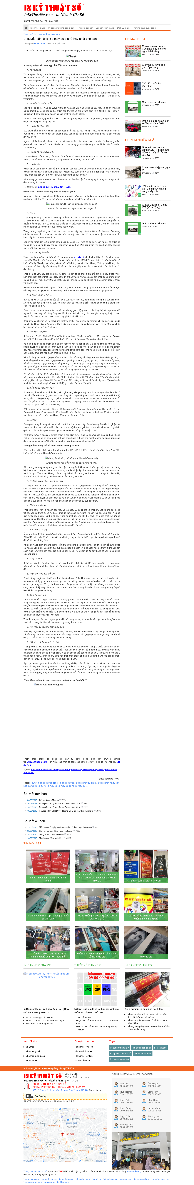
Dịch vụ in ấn (123, 28)
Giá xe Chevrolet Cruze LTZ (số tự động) (154, 206)
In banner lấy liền (84, 1055)
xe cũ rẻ (42, 785)
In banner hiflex (138, 965)
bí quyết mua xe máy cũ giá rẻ (44, 782)
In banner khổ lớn (84, 1046)
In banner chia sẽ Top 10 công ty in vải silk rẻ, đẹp (48, 917)
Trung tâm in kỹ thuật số (35, 1171)
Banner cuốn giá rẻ (105, 28)
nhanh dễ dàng (134, 1171)
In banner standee (142, 1053)
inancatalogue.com (32, 1181)
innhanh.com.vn (49, 1178)
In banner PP (30, 1060)
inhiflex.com (63, 1181)
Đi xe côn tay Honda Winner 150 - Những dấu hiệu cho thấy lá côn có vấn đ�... (155, 151)
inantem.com (126, 1178)
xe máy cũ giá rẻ (66, 785)
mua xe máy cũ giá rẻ (86, 782)
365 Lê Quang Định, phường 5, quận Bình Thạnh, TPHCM (61, 1090)
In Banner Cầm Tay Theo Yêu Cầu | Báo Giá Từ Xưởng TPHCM (46, 1011)
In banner (29, 1046)
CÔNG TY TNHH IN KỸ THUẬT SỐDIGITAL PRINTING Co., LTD (49, 1085)
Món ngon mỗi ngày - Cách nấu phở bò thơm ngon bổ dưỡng (65, 827)
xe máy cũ (79, 257)
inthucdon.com (83, 1178)
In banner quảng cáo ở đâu (61, 28)
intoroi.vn (96, 1178)
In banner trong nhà (141, 1047)
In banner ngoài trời (119, 1047)
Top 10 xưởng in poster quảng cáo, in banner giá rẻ (97, 917)
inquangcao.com (31, 1178)
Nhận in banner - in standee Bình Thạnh (48, 879)
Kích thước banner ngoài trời (39, 1023)
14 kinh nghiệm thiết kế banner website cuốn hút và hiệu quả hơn (96, 1011)
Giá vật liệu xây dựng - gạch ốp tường (56, 830)
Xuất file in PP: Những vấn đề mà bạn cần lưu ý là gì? (97, 955)
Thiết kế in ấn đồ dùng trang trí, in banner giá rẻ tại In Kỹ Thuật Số (48, 955)
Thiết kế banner (85, 28)
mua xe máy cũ (67, 782)
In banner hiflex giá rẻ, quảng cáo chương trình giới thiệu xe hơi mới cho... (147, 1016)
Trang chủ (28, 34)
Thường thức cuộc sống (144, 28)
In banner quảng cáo (34, 1055)
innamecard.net (141, 1178)
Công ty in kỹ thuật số (120, 1053)
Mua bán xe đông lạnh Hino (51, 838)
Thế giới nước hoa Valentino (51, 834)
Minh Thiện (39, 43)
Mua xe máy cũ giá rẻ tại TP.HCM (54, 186)
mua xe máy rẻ (105, 782)
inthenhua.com (66, 1178)
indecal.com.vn (110, 1178)
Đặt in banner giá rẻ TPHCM (146, 880)
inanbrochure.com (160, 1178)
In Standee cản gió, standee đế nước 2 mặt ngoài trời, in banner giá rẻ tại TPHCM (97, 877)
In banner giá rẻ (37, 28)
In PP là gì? (146, 956)
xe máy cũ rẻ (81, 785)
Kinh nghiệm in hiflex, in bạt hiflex (144, 1009)
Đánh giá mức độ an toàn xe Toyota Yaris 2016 (60, 803)
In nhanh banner (83, 1051)
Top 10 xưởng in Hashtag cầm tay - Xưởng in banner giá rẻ (146, 917)
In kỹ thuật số (160, 1047)
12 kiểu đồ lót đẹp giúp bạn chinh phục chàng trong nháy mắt (154, 189)
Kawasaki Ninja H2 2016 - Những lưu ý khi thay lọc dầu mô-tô (66, 810)
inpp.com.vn (49, 1181)
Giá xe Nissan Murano (49, 800)
